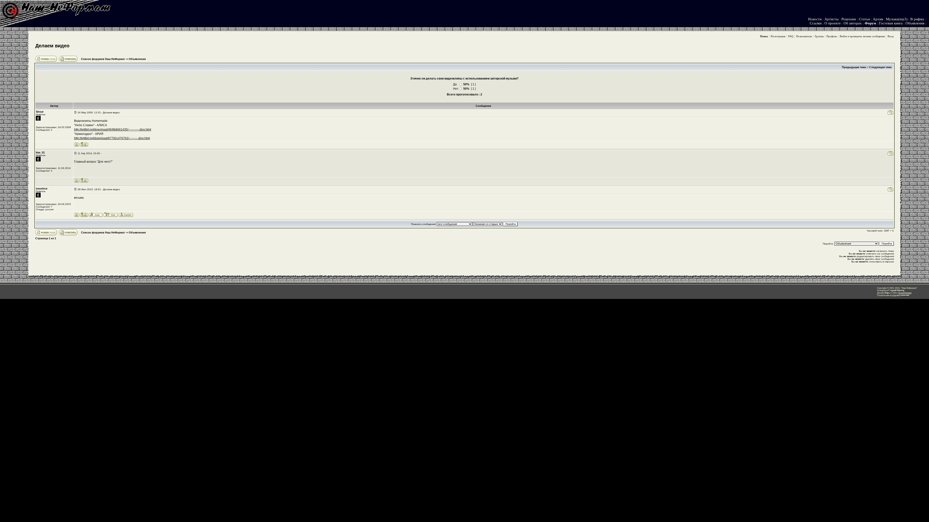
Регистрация (778, 36)
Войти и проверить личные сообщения (862, 36)
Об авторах (853, 23)
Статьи (864, 19)
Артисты (831, 19)
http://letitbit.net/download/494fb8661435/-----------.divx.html (112, 129)
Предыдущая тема (854, 67)
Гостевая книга (891, 23)
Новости (815, 19)
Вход (891, 36)
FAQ (790, 36)
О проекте (832, 23)
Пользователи (804, 36)
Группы (819, 36)
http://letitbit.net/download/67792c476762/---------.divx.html (112, 138)
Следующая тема (880, 67)
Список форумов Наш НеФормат (103, 59)
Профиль (831, 36)
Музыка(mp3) (896, 19)
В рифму (917, 19)
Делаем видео (52, 45)
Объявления (915, 23)
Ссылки (816, 23)
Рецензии (848, 19)
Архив (878, 19)
